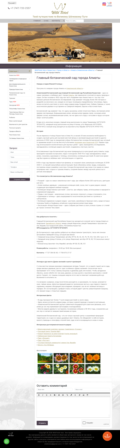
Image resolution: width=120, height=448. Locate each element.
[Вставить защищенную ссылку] (71, 395)
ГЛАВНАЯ (36, 21)
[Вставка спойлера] (87, 395)
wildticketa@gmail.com (52, 444)
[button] (16, 42)
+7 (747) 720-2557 (20, 8)
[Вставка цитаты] (83, 395)
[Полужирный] (39, 395)
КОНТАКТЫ (56, 21)
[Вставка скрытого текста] (79, 395)
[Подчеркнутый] (46, 395)
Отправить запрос (20, 179)
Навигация (13, 71)
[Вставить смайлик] (75, 395)
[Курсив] (43, 395)
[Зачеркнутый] (50, 395)
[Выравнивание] (55, 395)
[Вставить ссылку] (67, 395)
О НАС (46, 21)
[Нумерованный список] (59, 395)
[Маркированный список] (63, 395)
